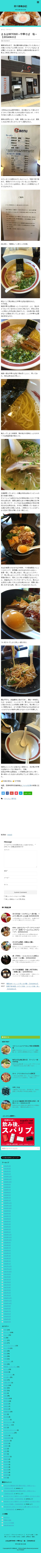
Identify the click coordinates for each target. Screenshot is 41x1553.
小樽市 (6, 1446)
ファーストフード (9, 1346)
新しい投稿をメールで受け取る (15, 899)
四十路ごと (7, 1425)
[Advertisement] (17, 817)
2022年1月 (7, 1174)
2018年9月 (7, 1242)
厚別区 (6, 1409)
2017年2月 (7, 1293)
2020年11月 (8, 1179)
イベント (7, 1419)
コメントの (9, 1523)
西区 (5, 1390)
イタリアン (7, 1361)
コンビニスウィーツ (10, 1430)
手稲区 (6, 1398)
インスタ (6, 1534)
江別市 (6, 1464)
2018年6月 (7, 1250)
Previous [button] (2, 19)
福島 (5, 1427)
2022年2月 (7, 1171)
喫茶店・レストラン (10, 1367)
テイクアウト (8, 1375)
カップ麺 (7, 1348)
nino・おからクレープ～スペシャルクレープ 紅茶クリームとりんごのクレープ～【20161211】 (26, 930)
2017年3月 (7, 1290)
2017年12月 (8, 1266)
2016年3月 (7, 1322)
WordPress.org (9, 1525)
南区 (5, 1393)
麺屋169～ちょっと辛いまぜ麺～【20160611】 (22, 984)
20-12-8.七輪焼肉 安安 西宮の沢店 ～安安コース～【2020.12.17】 (25, 1102)
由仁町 (6, 1470)
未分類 (6, 1417)
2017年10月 (8, 1271)
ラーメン (7, 799)
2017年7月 (7, 1279)
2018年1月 (7, 1264)
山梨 (5, 1451)
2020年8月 (7, 1187)
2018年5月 (7, 1253)
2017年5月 (7, 1285)
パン (5, 1340)
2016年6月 (7, 1314)
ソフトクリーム (9, 1433)
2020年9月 (7, 1184)
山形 (5, 1448)
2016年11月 (8, 1301)
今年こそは (16, 1087)
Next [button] (39, 19)
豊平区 (13, 799)
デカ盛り (7, 1377)
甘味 (5, 1343)
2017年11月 (8, 1269)
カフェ (6, 1369)
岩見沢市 (7, 1456)
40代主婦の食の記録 (20, 1544)
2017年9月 (7, 1274)
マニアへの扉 (29, 1534)
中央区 (6, 1385)
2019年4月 (7, 1224)
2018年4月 (7, 1256)
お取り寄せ (7, 1382)
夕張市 (6, 1443)
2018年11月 (8, 1237)
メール (6, 878)
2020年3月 (7, 1195)
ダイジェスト (8, 1422)
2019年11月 (8, 1205)
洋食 (5, 1356)
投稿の (7, 1520)
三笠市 (6, 1435)
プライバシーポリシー (17, 1534)
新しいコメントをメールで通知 (15, 896)
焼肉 (5, 1364)
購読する (6, 1037)
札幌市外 (7, 1412)
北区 (5, 1396)
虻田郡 (6, 1475)
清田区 (6, 1406)
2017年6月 (7, 1282)
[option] (20, 19)
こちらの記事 (26, 785)
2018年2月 (7, 1261)
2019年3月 (7, 1227)
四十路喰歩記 (20, 6)
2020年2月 (7, 1198)
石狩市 (6, 1472)
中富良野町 (7, 1438)
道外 (5, 1414)
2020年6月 (7, 1192)
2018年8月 (7, 1245)
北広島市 (7, 1441)
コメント (7, 850)
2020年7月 (7, 1190)
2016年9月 (7, 1306)
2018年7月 (7, 1248)
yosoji (9, 835)
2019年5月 (7, 1221)
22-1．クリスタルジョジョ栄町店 (23, 1073)
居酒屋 (6, 1372)
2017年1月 (7, 1295)
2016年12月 (8, 1298)
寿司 (5, 1330)
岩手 (5, 1454)
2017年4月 (7, 1287)
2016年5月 (7, 1316)
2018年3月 (7, 1258)
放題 (5, 1380)
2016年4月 (7, 1319)
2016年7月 (7, 1311)
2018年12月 (8, 1235)
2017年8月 (7, 1277)
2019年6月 (7, 1219)
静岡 (5, 1477)
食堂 (5, 1351)
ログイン (7, 1517)
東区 (5, 1388)
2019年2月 (7, 1229)
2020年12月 (8, 1176)
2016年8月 (7, 1308)
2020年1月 (7, 1200)
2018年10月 (8, 1240)
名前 (6, 871)
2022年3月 (7, 1169)
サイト (6, 884)
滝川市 (6, 1467)
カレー (6, 1335)
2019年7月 (7, 1216)
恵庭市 (6, 1459)
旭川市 (6, 1462)
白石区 (6, 1404)
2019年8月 (7, 1213)
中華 (5, 1359)
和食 (5, 1353)
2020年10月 (8, 1182)
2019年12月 (8, 1203)
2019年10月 (8, 1208)
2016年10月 (8, 1303)
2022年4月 (7, 1166)
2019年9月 (7, 1211)
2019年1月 (7, 1232)
